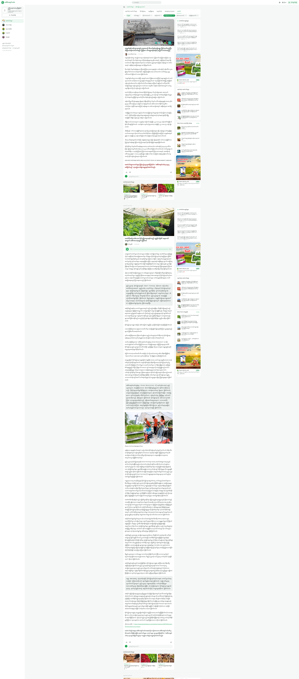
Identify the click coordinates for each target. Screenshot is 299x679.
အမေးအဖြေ (8, 25)
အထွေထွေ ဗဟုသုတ (169, 11)
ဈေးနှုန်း (8, 37)
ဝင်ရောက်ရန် (13, 15)
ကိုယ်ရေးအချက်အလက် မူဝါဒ (8, 46)
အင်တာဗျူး (137, 16)
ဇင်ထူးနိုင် (130, 244)
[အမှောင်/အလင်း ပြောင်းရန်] (279, 2)
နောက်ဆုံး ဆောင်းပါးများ (131, 11)
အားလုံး (197, 123)
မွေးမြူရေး (151, 11)
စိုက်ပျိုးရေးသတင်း (140, 7)
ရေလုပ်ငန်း (159, 11)
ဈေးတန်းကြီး (9, 29)
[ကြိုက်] (126, 172)
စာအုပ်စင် (8, 33)
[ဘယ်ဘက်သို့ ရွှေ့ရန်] (125, 15)
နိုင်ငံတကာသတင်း (147, 16)
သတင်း (179, 11)
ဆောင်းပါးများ (9, 21)
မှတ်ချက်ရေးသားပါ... (134, 176)
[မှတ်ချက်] (130, 172)
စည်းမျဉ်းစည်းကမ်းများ (6, 48)
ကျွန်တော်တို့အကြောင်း (6, 43)
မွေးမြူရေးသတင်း (193, 16)
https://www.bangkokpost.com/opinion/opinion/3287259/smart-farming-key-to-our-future (148, 625)
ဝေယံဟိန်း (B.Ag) (132, 54)
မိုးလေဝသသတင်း (181, 16)
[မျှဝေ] (171, 172)
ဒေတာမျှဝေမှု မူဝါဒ (16, 48)
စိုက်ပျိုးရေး (143, 11)
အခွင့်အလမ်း (158, 16)
